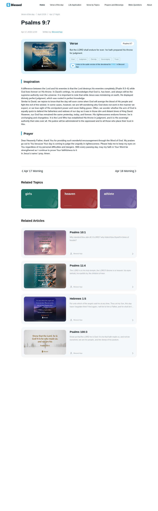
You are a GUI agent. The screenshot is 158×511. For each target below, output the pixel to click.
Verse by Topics (93, 5)
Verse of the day (56, 5)
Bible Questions (135, 5)
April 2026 (42, 14)
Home (42, 5)
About (149, 5)
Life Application (75, 5)
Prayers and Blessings (114, 5)
